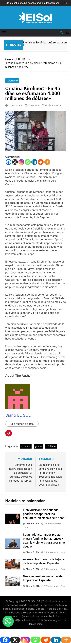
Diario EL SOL (16, 105)
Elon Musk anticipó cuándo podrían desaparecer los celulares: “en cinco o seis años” (32, 3)
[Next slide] (67, 3)
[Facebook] (8, 162)
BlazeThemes (35, 624)
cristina (25, 446)
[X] (15, 162)
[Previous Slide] (62, 3)
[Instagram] (21, 162)
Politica (51, 446)
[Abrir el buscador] (61, 32)
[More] (47, 162)
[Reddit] (41, 162)
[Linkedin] (34, 162)
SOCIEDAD (12, 80)
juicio (38, 446)
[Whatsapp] (28, 162)
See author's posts (22, 423)
